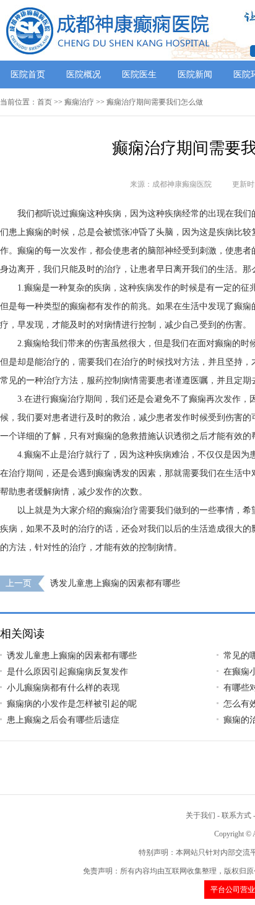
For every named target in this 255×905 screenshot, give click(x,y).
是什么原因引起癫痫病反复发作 (67, 671)
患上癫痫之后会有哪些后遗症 (63, 719)
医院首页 (28, 74)
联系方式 (236, 815)
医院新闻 (195, 74)
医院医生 (139, 74)
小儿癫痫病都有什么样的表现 (63, 687)
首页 (44, 102)
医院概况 (83, 74)
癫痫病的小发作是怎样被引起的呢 (72, 703)
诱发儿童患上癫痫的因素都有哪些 (115, 583)
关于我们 (200, 815)
